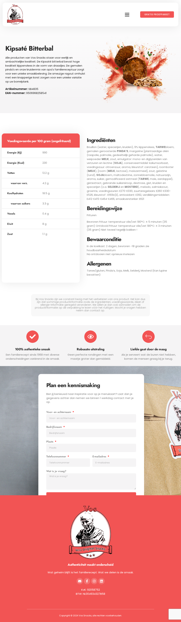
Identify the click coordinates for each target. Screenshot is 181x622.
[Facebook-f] (87, 581)
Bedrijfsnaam (54, 427)
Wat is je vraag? (56, 471)
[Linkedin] (101, 581)
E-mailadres (99, 456)
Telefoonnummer (56, 456)
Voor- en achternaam (59, 412)
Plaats (50, 442)
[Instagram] (94, 581)
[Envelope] (80, 581)
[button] (127, 14)
